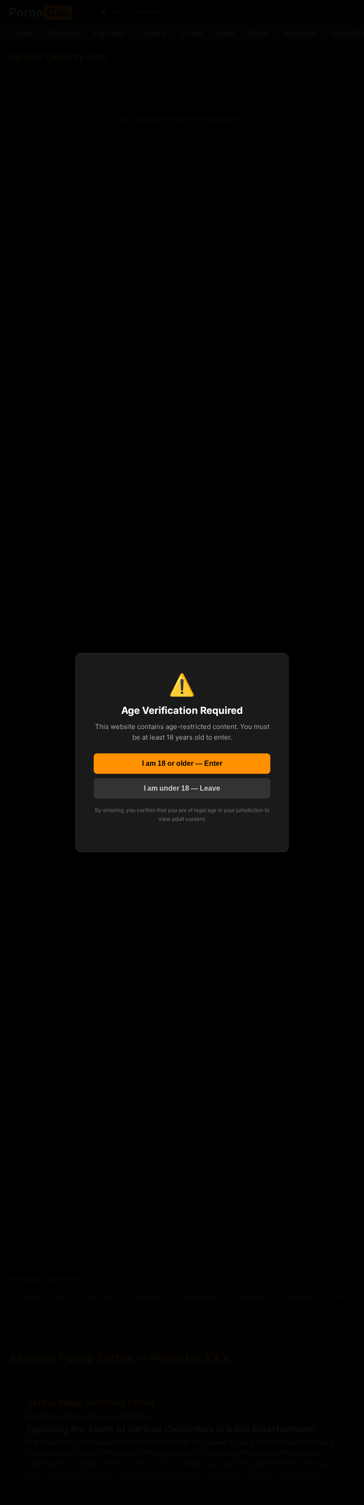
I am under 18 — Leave (182, 788)
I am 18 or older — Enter (182, 763)
